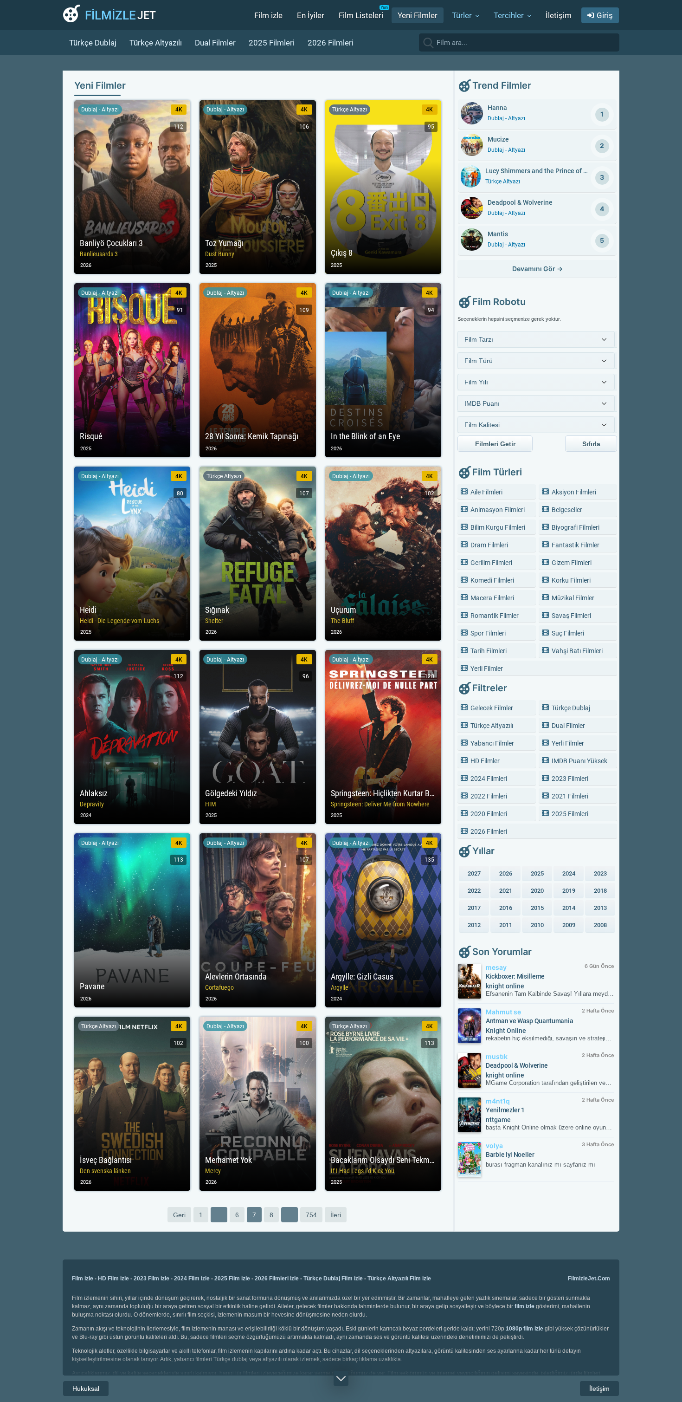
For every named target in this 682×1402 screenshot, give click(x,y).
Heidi (132, 554)
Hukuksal (85, 1388)
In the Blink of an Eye (383, 370)
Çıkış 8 (383, 187)
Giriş (605, 15)
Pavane (132, 920)
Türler (462, 15)
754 (311, 1215)
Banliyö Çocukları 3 (132, 187)
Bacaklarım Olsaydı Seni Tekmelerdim (383, 1104)
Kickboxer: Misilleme (515, 976)
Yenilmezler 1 (505, 1110)
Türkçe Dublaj (92, 42)
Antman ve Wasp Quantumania (529, 1021)
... (219, 1215)
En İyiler (310, 15)
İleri (335, 1215)
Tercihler (509, 15)
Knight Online (506, 1030)
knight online (505, 986)
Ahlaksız (132, 737)
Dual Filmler (215, 42)
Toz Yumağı (257, 187)
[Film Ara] (610, 42)
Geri (179, 1215)
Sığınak (257, 554)
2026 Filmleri (331, 42)
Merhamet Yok (257, 1104)
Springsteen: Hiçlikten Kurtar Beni (383, 737)
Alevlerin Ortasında (257, 920)
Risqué (132, 370)
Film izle (268, 15)
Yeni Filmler (418, 15)
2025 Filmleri (272, 42)
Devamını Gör (537, 269)
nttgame (498, 1119)
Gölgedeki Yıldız (257, 737)
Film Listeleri (361, 15)
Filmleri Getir (495, 444)
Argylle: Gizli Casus (383, 920)
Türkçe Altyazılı (155, 42)
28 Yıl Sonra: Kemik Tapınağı (257, 370)
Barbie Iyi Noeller (510, 1154)
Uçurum (383, 554)
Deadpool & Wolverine (517, 1065)
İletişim (559, 15)
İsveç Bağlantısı (132, 1104)
